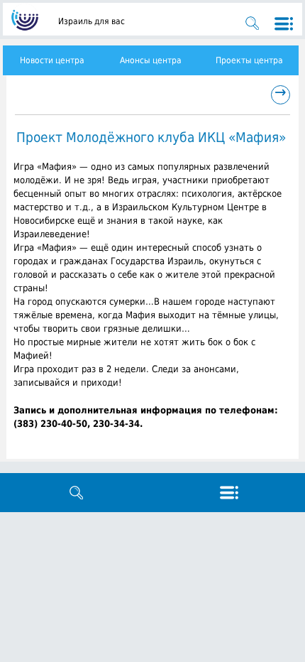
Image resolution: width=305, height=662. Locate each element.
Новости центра (52, 60)
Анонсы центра (151, 60)
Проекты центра (249, 60)
